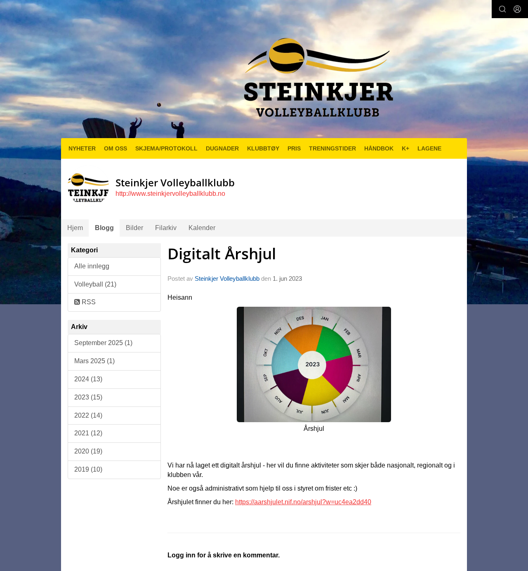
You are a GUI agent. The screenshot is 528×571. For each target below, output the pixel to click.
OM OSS (115, 148)
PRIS (294, 148)
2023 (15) (88, 397)
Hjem (75, 227)
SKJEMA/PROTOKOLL (166, 148)
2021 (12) (88, 433)
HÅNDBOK (379, 148)
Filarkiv (166, 227)
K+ (405, 148)
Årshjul (314, 428)
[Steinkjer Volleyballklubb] (317, 72)
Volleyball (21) (95, 284)
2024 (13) (88, 379)
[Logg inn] (517, 9)
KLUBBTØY (263, 148)
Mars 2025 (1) (94, 360)
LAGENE (429, 148)
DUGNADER (222, 148)
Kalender (202, 227)
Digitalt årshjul (221, 253)
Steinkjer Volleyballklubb (227, 278)
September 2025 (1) (103, 342)
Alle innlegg (91, 266)
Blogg (104, 227)
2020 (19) (88, 451)
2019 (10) (88, 469)
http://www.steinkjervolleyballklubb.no (170, 193)
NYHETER (82, 148)
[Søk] (502, 9)
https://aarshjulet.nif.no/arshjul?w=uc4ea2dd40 (303, 501)
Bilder (134, 227)
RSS (88, 301)
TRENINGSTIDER (332, 148)
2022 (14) (88, 415)
